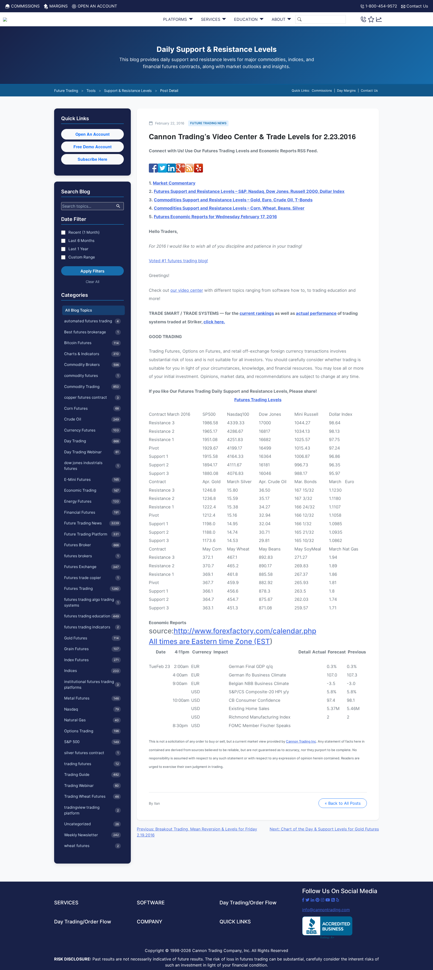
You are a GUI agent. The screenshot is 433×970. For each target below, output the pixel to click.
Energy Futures (91, 501)
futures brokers (91, 555)
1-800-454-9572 (380, 6)
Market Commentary (174, 183)
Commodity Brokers (91, 364)
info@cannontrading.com (326, 909)
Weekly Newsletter (91, 835)
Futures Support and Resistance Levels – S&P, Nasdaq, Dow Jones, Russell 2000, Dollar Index (249, 191)
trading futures (91, 763)
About (279, 19)
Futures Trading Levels (257, 399)
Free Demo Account (92, 147)
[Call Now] (363, 19)
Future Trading (66, 90)
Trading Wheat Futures (91, 796)
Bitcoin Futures (91, 342)
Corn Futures (91, 408)
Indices (91, 670)
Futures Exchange (91, 566)
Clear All (92, 282)
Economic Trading (91, 490)
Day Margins (346, 90)
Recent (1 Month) (84, 232)
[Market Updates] (379, 19)
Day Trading (91, 441)
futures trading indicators (91, 627)
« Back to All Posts (343, 803)
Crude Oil (91, 419)
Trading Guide (91, 774)
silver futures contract (91, 752)
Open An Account (92, 134)
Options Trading (91, 731)
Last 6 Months (81, 240)
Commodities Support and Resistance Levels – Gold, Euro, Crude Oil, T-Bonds (233, 199)
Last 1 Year (78, 248)
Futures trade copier (91, 577)
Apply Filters (92, 270)
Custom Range (81, 257)
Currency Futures (91, 430)
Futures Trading (91, 588)
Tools (91, 90)
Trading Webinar (91, 785)
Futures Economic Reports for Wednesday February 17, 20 (213, 216)
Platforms (175, 19)
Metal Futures (91, 698)
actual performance (316, 313)
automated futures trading (91, 321)
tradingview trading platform (91, 810)
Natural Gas (91, 720)
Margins (58, 6)
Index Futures (91, 659)
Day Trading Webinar (91, 452)
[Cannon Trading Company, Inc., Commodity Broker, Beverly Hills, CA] (327, 927)
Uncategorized (91, 823)
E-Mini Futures (91, 479)
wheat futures (91, 845)
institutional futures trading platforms (91, 684)
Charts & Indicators (91, 353)
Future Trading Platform (91, 534)
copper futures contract (91, 397)
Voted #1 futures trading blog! (178, 260)
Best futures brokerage (91, 332)
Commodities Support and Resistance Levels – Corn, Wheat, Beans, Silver (229, 208)
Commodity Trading (91, 386)
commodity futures (91, 375)
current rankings (257, 313)
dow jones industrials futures (91, 465)
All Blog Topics (78, 310)
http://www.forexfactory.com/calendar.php (245, 631)
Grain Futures (91, 648)
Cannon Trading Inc (301, 741)
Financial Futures (91, 512)
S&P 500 (91, 741)
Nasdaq (91, 709)
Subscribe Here (92, 159)
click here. (214, 321)
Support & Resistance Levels (128, 90)
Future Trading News (91, 523)
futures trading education (91, 616)
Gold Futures (91, 638)
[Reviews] (371, 19)
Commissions (25, 6)
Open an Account (96, 6)
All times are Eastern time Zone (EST (209, 641)
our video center (186, 290)
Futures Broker (91, 544)
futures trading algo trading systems (91, 602)
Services (211, 19)
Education (246, 19)
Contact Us (416, 6)
